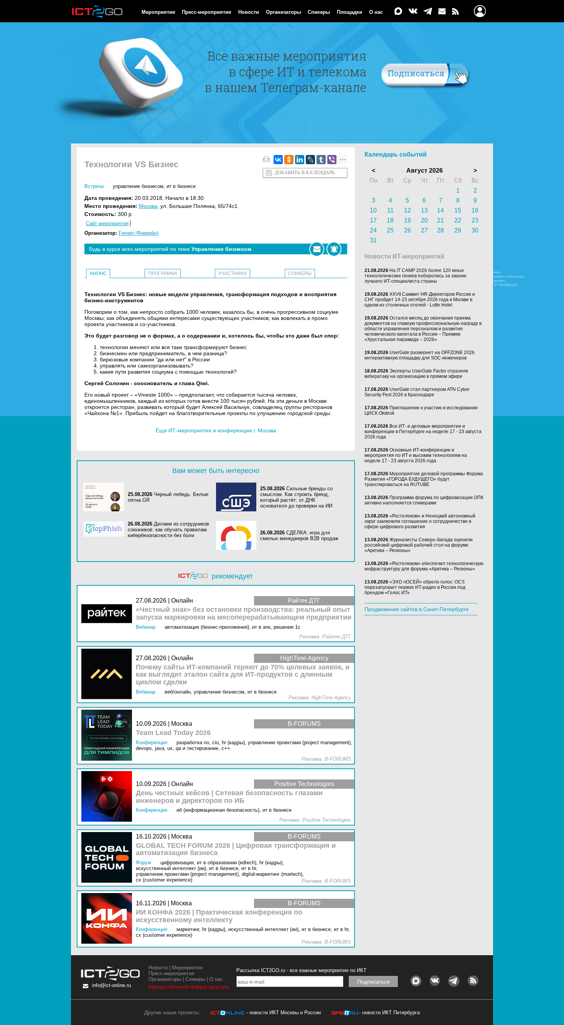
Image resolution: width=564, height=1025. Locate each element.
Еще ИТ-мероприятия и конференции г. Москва (216, 430)
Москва (148, 206)
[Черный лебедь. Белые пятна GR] (105, 497)
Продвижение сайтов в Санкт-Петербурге (416, 609)
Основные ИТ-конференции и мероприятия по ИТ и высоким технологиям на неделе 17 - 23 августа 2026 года (415, 455)
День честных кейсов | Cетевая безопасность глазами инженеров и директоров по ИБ (229, 796)
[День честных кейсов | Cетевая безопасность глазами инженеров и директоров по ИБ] (108, 797)
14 (440, 210)
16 (475, 210)
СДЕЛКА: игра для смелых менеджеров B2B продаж (299, 535)
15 (457, 210)
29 (457, 230)
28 (440, 230)
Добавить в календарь (305, 172)
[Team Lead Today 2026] (108, 735)
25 (390, 230)
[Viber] (331, 159)
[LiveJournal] (310, 159)
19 (407, 220)
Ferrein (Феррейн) (138, 233)
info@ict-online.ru (111, 985)
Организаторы (283, 12)
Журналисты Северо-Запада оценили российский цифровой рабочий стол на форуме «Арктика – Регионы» (418, 545)
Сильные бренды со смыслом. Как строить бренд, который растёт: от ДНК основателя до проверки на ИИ (296, 497)
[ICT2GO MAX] (398, 11)
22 (457, 220)
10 (373, 210)
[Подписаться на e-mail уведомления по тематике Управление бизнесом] (316, 249)
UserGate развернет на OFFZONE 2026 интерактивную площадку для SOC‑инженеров (419, 355)
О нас (376, 12)
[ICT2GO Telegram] (428, 11)
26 (407, 230)
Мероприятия (158, 12)
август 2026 (424, 170)
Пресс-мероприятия (206, 12)
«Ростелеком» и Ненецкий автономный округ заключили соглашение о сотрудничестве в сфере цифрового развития (419, 521)
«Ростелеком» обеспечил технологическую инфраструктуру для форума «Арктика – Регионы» (423, 566)
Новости (248, 12)
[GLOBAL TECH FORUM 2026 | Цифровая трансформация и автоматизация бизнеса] (108, 858)
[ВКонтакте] (278, 159)
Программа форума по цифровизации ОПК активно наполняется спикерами (423, 500)
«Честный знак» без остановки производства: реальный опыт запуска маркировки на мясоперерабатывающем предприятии (243, 613)
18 (390, 220)
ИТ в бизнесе (181, 186)
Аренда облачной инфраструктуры (188, 987)
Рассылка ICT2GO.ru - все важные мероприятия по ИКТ (301, 970)
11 (390, 210)
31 (373, 240)
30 (475, 230)
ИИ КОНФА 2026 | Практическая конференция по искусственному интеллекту (219, 916)
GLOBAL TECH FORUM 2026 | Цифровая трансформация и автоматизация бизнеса (236, 849)
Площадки (349, 12)
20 (424, 220)
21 (440, 220)
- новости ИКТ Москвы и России (283, 1012)
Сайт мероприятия (107, 223)
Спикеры (319, 12)
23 (475, 220)
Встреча (94, 186)
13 (424, 210)
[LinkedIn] (299, 159)
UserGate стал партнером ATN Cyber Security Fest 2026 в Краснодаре (417, 392)
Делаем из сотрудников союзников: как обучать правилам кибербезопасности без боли (168, 529)
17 (373, 220)
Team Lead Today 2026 (173, 733)
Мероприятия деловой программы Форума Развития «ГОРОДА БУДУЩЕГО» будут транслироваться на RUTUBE (423, 479)
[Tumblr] (321, 159)
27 (424, 230)
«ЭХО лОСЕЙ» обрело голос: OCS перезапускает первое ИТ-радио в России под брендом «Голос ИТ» (414, 587)
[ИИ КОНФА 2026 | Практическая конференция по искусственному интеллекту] (108, 919)
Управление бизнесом (138, 186)
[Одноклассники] (289, 159)
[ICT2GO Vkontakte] (413, 11)
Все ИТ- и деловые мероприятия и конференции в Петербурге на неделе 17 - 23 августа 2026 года (423, 432)
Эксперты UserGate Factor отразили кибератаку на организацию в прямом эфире (416, 373)
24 (373, 230)
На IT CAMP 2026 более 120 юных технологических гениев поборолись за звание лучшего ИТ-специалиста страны (415, 276)
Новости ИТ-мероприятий (404, 256)
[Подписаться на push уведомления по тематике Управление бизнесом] (334, 249)
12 (407, 210)
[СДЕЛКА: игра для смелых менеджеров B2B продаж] (238, 535)
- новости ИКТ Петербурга (389, 1012)
